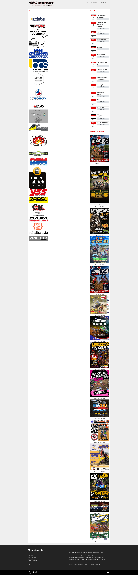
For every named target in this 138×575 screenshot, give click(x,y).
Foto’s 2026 (103, 2)
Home (86, 2)
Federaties (94, 2)
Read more (102, 19)
